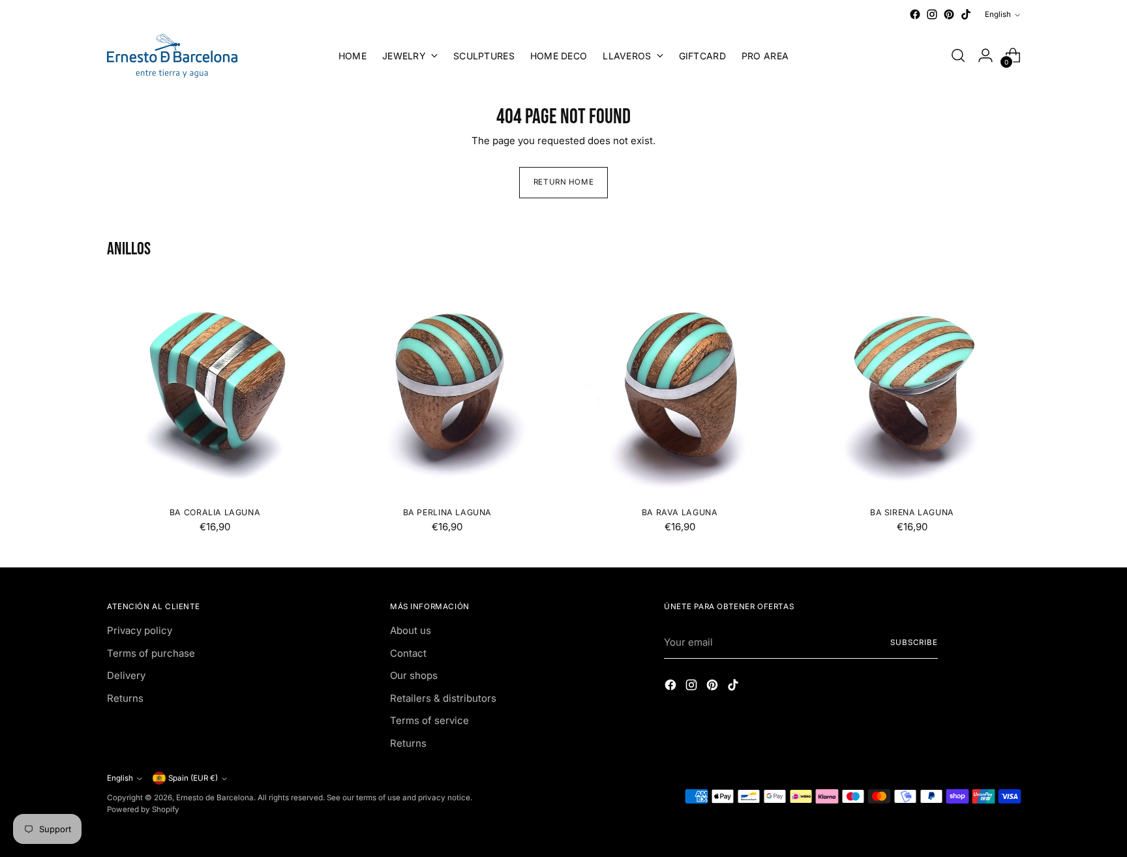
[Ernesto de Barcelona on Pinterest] (949, 14)
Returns (125, 698)
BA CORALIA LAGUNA (215, 512)
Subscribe (914, 642)
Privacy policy (139, 630)
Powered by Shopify (143, 809)
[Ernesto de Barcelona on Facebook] (915, 14)
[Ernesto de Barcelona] (172, 56)
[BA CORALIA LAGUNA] (215, 388)
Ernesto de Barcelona (215, 797)
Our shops (414, 675)
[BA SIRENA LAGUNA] (912, 388)
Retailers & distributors (443, 698)
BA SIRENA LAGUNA (912, 512)
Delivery (126, 675)
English (998, 14)
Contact (408, 653)
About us (410, 630)
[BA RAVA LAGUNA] (679, 388)
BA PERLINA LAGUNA (447, 512)
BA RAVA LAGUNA (680, 512)
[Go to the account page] (985, 55)
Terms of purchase (151, 653)
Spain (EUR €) (193, 778)
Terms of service (429, 720)
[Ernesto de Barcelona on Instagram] (932, 14)
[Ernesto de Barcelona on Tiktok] (966, 14)
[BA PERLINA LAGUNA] (447, 388)
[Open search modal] (958, 55)
